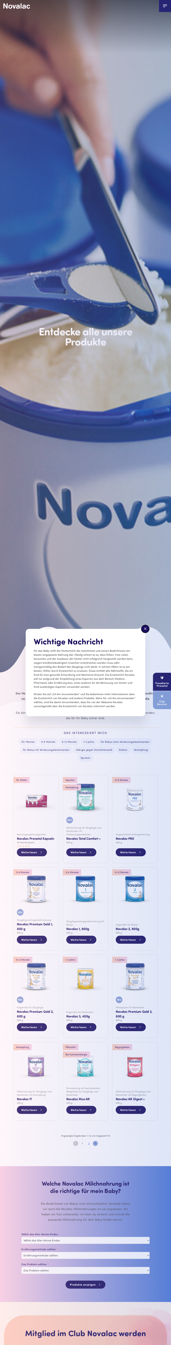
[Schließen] (145, 629)
